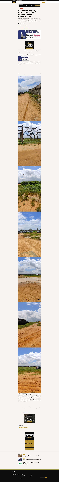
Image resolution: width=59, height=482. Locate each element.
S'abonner (31, 475)
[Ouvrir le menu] (46, 2)
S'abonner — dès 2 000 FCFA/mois (23, 427)
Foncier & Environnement (23, 475)
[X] (13, 476)
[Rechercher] (38, 2)
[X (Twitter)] (45, 0)
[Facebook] (44, 0)
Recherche (31, 474)
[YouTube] (46, 0)
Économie (19, 8)
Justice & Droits (22, 474)
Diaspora (21, 478)
